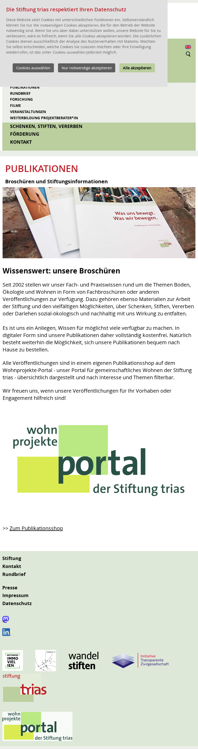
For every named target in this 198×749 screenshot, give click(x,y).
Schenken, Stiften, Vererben (46, 126)
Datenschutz (17, 603)
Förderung (24, 134)
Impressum (15, 595)
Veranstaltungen (28, 111)
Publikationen (24, 87)
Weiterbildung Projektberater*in (44, 117)
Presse (10, 587)
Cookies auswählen (33, 67)
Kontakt (21, 142)
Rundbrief (20, 93)
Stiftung (11, 558)
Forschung (21, 99)
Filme (15, 105)
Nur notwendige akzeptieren (87, 67)
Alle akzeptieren (137, 67)
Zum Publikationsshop (36, 528)
